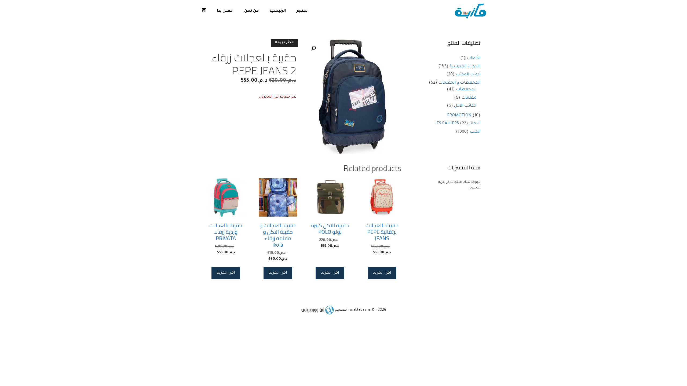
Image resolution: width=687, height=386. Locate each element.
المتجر (303, 11)
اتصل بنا (225, 11)
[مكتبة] (471, 11)
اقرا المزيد (382, 273)
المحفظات (466, 89)
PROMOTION (459, 115)
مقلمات (468, 98)
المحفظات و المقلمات (459, 83)
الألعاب (473, 58)
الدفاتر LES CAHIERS (457, 123)
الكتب (475, 132)
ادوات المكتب (468, 74)
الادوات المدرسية (465, 66)
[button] (313, 48)
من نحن (251, 11)
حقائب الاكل (465, 106)
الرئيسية (277, 11)
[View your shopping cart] (203, 11)
